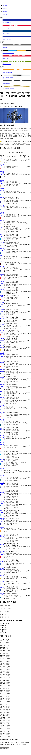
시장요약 (5, 5)
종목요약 (5, 8)
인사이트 (5, 14)
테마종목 (5, 11)
